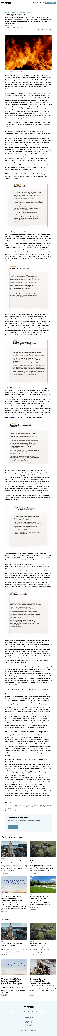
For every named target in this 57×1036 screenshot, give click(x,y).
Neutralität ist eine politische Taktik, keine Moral (11, 862)
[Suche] (30, 2)
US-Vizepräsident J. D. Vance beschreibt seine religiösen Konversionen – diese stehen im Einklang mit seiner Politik (11, 899)
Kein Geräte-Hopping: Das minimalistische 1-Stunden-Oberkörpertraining (40, 981)
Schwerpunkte (5, 7)
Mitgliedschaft (50, 2)
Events (34, 7)
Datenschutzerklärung (48, 1016)
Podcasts (27, 7)
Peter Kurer (4, 911)
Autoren (40, 7)
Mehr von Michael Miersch (12, 811)
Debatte (7, 12)
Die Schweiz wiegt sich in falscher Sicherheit (38, 862)
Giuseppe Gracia (5, 872)
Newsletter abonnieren (9, 1016)
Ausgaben (41, 2)
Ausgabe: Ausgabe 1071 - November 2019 (21, 12)
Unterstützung (29, 1017)
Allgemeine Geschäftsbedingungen (32, 1016)
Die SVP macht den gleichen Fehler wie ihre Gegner (39, 898)
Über (46, 7)
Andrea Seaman (34, 907)
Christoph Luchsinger (35, 872)
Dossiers (13, 7)
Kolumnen (20, 7)
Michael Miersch (9, 25)
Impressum (19, 1016)
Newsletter (35, 2)
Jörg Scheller (33, 994)
